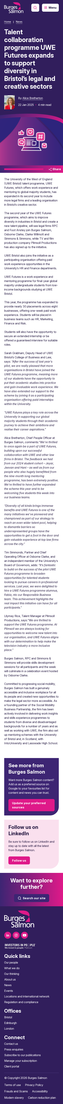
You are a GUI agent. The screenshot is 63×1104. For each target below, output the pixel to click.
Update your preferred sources (29, 805)
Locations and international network (26, 996)
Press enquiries (13, 1049)
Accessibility (40, 1091)
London (9, 1028)
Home (7, 21)
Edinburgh (10, 1023)
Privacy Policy (34, 1085)
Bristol (8, 1017)
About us (10, 979)
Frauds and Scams (16, 1091)
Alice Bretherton (32, 98)
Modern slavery (14, 1097)
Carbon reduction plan (42, 1097)
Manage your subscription (20, 1060)
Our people (11, 962)
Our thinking (11, 974)
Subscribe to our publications (22, 1055)
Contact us (11, 1044)
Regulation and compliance (21, 1002)
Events (8, 991)
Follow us (19, 860)
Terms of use (12, 1085)
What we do (12, 968)
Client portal (11, 1066)
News (19, 21)
